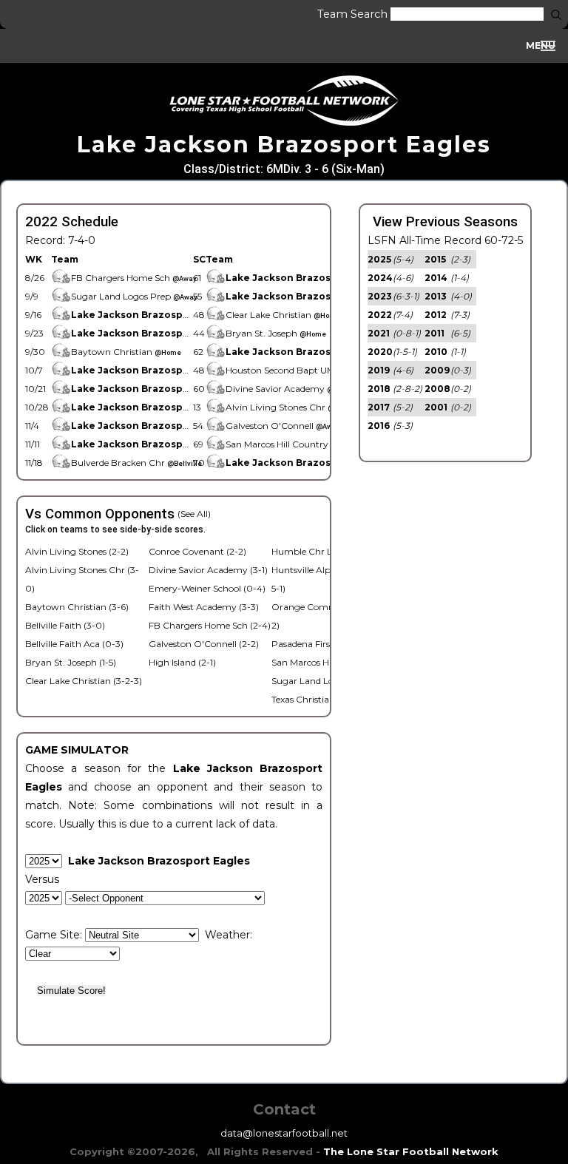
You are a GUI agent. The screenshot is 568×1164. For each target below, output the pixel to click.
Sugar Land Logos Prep (134, 296)
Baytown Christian (126, 351)
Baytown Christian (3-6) (77, 606)
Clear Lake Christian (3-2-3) (83, 680)
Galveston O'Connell (283, 425)
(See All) (194, 513)
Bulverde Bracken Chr (136, 462)
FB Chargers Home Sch (134, 277)
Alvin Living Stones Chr (289, 407)
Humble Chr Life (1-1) (315, 551)
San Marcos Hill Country (300, 444)
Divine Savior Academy (290, 388)
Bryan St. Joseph (276, 333)
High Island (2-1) (182, 662)
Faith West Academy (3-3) (204, 606)
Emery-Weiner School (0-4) (207, 588)
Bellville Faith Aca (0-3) (74, 643)
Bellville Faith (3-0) (65, 625)
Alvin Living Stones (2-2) (77, 551)
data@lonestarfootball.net (284, 1133)
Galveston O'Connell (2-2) (204, 643)
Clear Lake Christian (283, 314)
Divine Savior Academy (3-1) (208, 569)
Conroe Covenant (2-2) (197, 551)
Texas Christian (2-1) (313, 699)
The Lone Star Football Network (410, 1151)
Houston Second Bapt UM (295, 370)
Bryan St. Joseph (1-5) (70, 662)
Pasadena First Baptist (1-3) (329, 643)
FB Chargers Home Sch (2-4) (210, 625)
